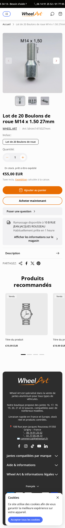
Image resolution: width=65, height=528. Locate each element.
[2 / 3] (33, 101)
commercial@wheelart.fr (34, 438)
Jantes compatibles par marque (29, 456)
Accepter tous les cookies (25, 519)
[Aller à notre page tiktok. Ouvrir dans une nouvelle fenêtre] (32, 446)
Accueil (7, 24)
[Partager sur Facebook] (26, 263)
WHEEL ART (10, 128)
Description (12, 253)
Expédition (21, 179)
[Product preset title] (26, 314)
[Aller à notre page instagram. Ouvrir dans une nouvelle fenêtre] (26, 446)
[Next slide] (56, 60)
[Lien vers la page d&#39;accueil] (32, 382)
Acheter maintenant (32, 201)
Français (30, 486)
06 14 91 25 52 (34, 432)
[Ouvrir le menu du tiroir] (7, 14)
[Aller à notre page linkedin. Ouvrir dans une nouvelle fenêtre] (46, 446)
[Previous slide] (8, 60)
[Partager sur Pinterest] (38, 263)
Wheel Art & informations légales (30, 474)
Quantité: (8, 149)
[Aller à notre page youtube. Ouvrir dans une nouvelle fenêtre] (39, 446)
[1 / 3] (20, 101)
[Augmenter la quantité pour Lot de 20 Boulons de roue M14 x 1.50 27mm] (23, 157)
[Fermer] (58, 498)
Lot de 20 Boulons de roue (21, 141)
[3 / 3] (45, 101)
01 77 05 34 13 (34, 435)
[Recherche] (52, 14)
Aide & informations (21, 465)
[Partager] (20, 263)
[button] (23, 354)
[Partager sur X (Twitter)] (32, 263)
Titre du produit (14, 339)
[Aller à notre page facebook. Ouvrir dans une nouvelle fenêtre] (19, 446)
